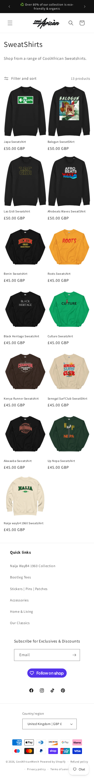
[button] (10, 23)
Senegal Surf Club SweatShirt (67, 398)
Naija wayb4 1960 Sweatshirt (23, 523)
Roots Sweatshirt (59, 273)
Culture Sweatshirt (60, 336)
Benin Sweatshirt (16, 273)
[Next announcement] (84, 6)
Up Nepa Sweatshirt (61, 461)
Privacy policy (36, 769)
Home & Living (21, 611)
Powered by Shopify (53, 761)
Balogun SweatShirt (61, 142)
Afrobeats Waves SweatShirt (67, 211)
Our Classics (20, 623)
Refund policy (79, 761)
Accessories (19, 600)
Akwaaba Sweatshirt (18, 461)
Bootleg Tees (20, 577)
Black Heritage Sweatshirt (21, 336)
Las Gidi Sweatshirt (17, 211)
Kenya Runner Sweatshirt (21, 398)
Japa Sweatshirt (15, 142)
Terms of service (60, 769)
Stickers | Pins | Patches (29, 589)
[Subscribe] (74, 655)
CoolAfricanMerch (27, 761)
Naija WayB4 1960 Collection (32, 566)
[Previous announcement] (9, 6)
